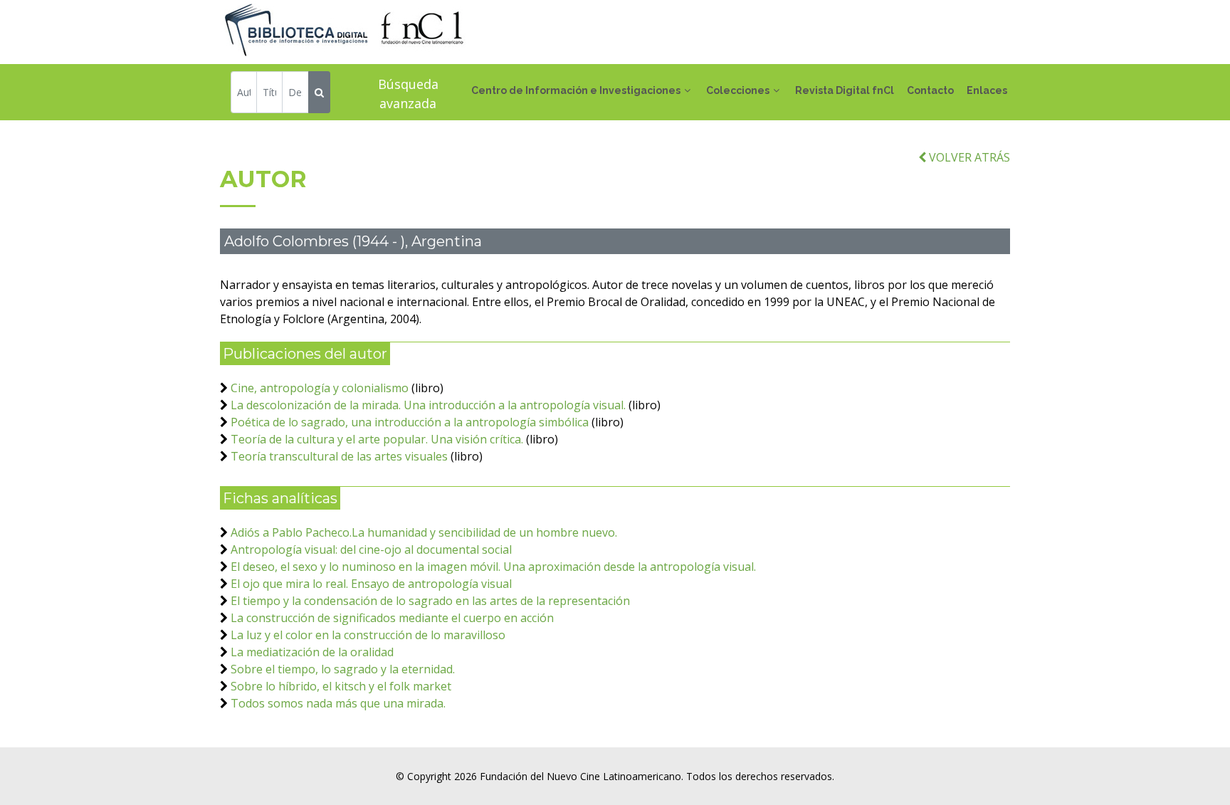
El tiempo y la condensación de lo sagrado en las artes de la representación (430, 601)
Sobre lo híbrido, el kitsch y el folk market (341, 686)
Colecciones (737, 90)
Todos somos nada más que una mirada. (338, 703)
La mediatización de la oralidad (312, 652)
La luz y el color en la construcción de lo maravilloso (368, 635)
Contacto (930, 90)
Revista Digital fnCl (844, 90)
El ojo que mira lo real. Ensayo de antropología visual (371, 583)
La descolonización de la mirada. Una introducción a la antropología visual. (428, 405)
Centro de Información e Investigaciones (575, 90)
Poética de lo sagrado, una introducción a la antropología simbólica (410, 422)
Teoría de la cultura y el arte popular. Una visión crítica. (377, 439)
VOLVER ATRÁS (968, 157)
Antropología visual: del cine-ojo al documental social (371, 549)
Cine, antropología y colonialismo (320, 388)
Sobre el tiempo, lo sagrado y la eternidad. (343, 669)
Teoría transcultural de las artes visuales (339, 456)
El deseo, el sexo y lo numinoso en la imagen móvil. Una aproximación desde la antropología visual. (493, 566)
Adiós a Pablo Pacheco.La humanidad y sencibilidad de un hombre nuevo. (424, 532)
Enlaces (987, 90)
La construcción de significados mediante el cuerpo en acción (392, 618)
